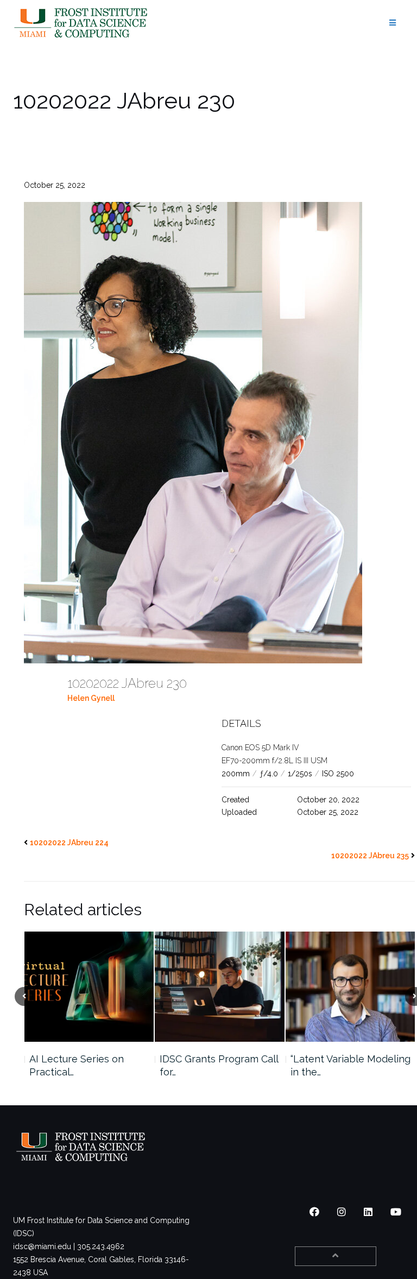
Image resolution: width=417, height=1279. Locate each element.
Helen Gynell (91, 698)
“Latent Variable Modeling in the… (220, 1065)
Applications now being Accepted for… (345, 1065)
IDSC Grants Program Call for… (88, 1065)
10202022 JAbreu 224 (69, 842)
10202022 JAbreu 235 (370, 855)
